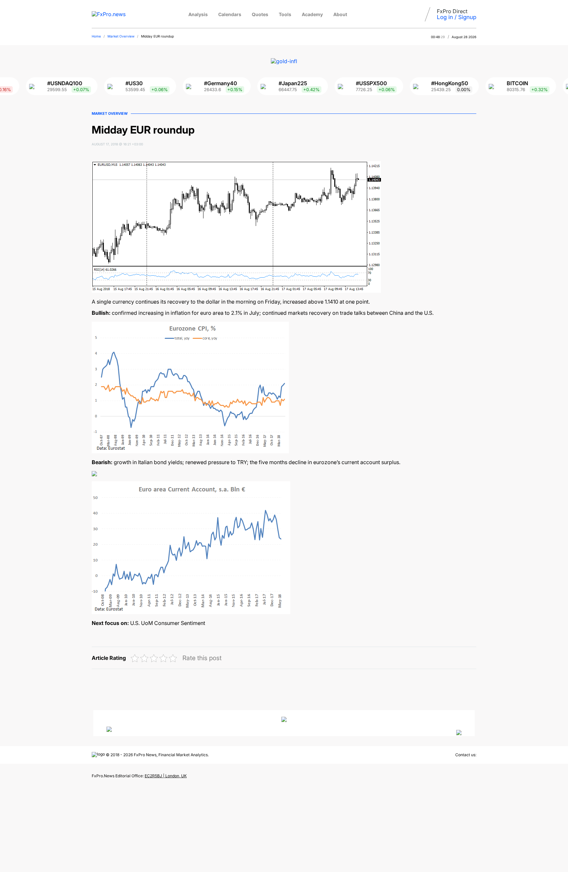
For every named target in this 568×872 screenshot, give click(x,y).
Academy (312, 14)
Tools (285, 14)
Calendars (229, 14)
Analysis (198, 14)
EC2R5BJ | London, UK (166, 775)
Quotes (260, 14)
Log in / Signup (456, 17)
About (340, 14)
